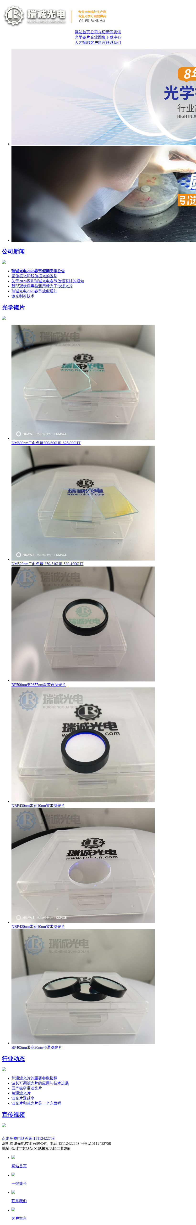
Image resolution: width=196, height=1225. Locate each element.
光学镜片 (82, 37)
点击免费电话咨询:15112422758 (28, 1138)
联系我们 (113, 42)
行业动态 (13, 1059)
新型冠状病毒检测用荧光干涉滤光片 (42, 286)
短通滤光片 (21, 1093)
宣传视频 (13, 1115)
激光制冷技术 (22, 296)
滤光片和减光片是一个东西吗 (36, 1103)
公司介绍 (98, 32)
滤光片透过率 (22, 1098)
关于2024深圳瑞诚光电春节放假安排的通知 (47, 281)
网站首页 (82, 32)
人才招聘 (82, 42)
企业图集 (98, 37)
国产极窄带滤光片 (26, 1088)
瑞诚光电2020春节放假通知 (34, 291)
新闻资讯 (113, 32)
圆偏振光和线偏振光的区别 (34, 276)
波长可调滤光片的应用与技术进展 (40, 1083)
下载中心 (113, 37)
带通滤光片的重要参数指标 (34, 1078)
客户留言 (98, 42)
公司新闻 (13, 251)
